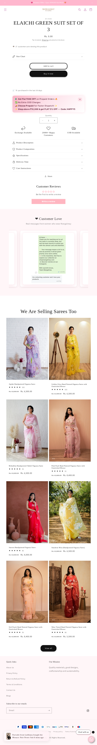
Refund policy (46, 731)
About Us (10, 667)
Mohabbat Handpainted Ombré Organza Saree (26, 466)
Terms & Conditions (14, 684)
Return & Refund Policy (15, 679)
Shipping (45, 40)
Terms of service (70, 731)
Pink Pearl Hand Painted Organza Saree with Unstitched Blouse (68, 467)
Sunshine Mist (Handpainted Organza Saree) (68, 548)
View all (48, 648)
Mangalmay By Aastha (18, 731)
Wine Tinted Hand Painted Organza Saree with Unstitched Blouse (69, 628)
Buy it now (48, 73)
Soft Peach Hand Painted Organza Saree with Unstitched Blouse (25, 628)
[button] (5, 9)
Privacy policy (58, 731)
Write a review (48, 201)
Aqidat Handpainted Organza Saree (22, 384)
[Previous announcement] (5, 3)
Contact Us (10, 690)
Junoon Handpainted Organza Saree (22, 547)
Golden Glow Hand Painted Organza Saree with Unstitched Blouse (69, 385)
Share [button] (50, 176)
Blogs (8, 696)
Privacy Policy (11, 673)
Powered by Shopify (33, 731)
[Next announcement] (92, 3)
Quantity (48, 115)
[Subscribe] (49, 710)
